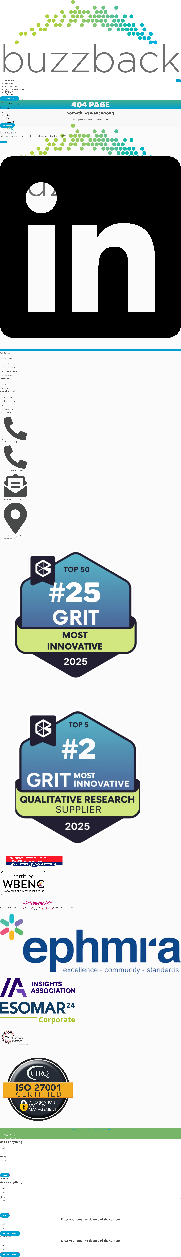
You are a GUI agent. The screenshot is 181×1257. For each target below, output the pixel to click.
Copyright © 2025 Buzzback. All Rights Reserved (90, 1129)
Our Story (9, 112)
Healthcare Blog (12, 104)
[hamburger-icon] (178, 80)
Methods (9, 84)
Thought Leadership (14, 89)
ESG (7, 118)
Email (2, 1148)
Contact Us (10, 122)
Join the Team (11, 115)
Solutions (10, 81)
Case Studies (11, 87)
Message (4, 1156)
